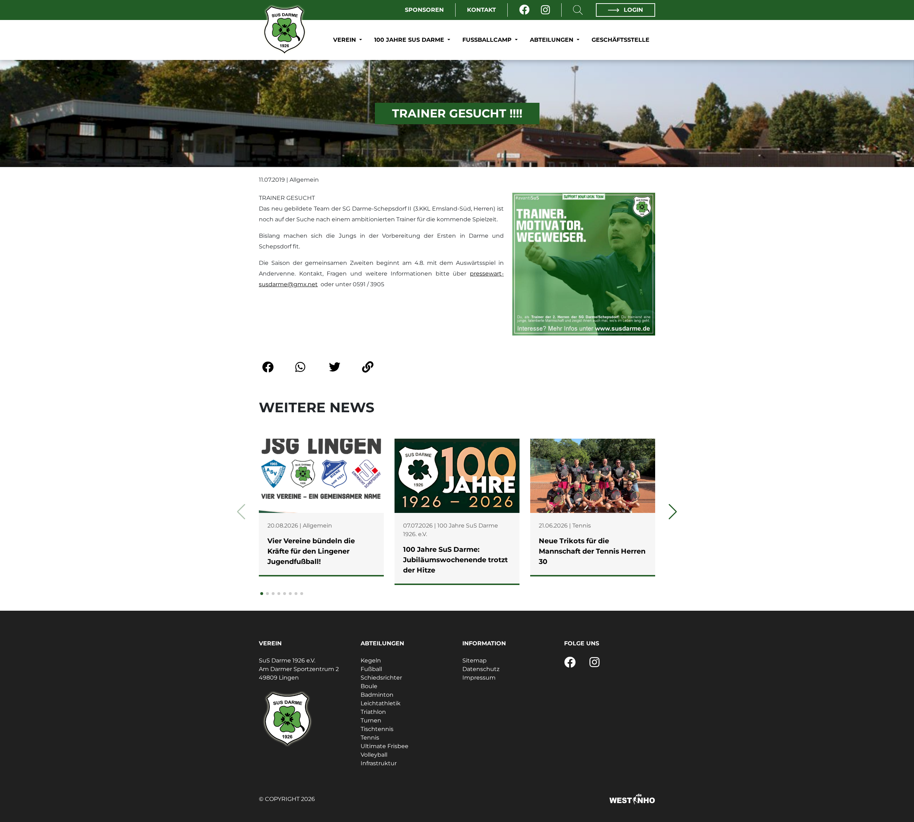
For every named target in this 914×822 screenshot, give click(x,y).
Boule (369, 686)
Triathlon (373, 711)
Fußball (371, 669)
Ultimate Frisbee (384, 746)
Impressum (479, 677)
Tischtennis (377, 729)
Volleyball (374, 754)
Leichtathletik (381, 703)
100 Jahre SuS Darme (410, 39)
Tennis (370, 737)
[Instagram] (545, 10)
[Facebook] (524, 10)
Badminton (377, 694)
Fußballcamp (487, 39)
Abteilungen (552, 39)
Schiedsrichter (381, 677)
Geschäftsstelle (620, 39)
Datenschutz (480, 669)
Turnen (371, 720)
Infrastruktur (379, 763)
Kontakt (481, 9)
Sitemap (474, 660)
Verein (345, 39)
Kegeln (371, 660)
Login (632, 9)
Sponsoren (424, 9)
